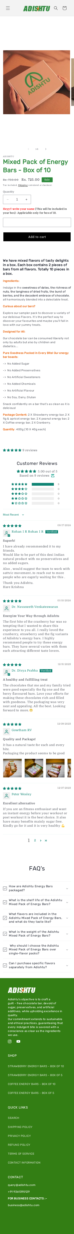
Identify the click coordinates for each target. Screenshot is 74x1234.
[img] (12, 526)
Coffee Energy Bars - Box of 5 (31, 1093)
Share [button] (11, 440)
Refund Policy (19, 1145)
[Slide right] (45, 149)
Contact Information (24, 1162)
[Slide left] (28, 149)
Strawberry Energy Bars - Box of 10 (36, 1066)
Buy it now (37, 248)
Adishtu (42, 1232)
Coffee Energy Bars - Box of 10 (32, 1084)
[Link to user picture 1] (12, 768)
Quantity (8, 191)
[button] (8, 8)
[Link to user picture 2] (33, 768)
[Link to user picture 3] (55, 768)
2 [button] (35, 840)
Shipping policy (20, 1127)
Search (13, 1118)
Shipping (23, 185)
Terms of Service (21, 1153)
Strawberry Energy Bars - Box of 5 (35, 1075)
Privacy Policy (19, 1136)
